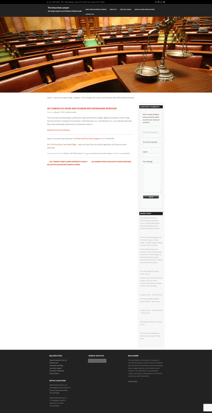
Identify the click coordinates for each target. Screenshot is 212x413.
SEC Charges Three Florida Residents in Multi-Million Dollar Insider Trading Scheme (67, 163)
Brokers (77, 97)
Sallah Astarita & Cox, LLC (58, 360)
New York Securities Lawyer (96, 9)
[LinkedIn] (161, 2)
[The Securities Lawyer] (106, 92)
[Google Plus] (164, 2)
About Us (113, 9)
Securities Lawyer (56, 368)
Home (49, 97)
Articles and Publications (145, 9)
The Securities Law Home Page (63, 144)
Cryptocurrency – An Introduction (151, 295)
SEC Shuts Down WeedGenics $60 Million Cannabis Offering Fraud (150, 335)
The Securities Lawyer (58, 7)
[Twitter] (156, 2)
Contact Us (90, 14)
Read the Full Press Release (58, 130)
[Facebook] (158, 2)
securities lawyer (106, 153)
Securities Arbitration (57, 371)
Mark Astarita (71, 112)
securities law (95, 153)
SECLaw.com (54, 363)
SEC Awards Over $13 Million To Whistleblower (112, 162)
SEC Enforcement (76, 153)
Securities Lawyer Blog (63, 97)
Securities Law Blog (56, 365)
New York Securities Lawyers (88, 138)
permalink (126, 153)
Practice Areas (125, 9)
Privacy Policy (54, 373)
